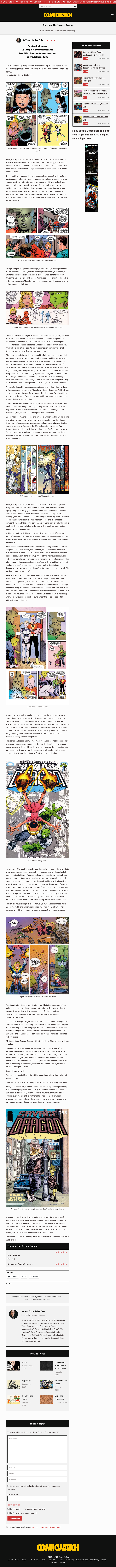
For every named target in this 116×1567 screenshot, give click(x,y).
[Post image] (13, 1366)
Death (24, 1362)
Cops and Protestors (59, 1397)
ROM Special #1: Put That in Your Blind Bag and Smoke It (95, 92)
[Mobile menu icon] (112, 15)
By (53, 1297)
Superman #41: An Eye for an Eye (95, 105)
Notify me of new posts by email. (23, 1513)
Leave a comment (43, 1299)
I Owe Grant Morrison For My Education (60, 1365)
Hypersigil (26, 1380)
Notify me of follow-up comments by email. (27, 1509)
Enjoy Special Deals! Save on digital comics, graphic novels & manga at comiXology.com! (91, 134)
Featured (24, 1297)
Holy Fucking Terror (27, 1397)
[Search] (75, 6)
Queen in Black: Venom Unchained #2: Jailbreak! (93, 53)
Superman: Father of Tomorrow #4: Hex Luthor (94, 66)
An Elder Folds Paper (61, 1382)
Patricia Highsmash (36, 1297)
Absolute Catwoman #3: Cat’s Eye (95, 118)
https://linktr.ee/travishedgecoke (33, 1315)
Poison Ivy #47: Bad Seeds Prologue (94, 79)
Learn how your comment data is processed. (46, 1527)
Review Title (12, 1494)
